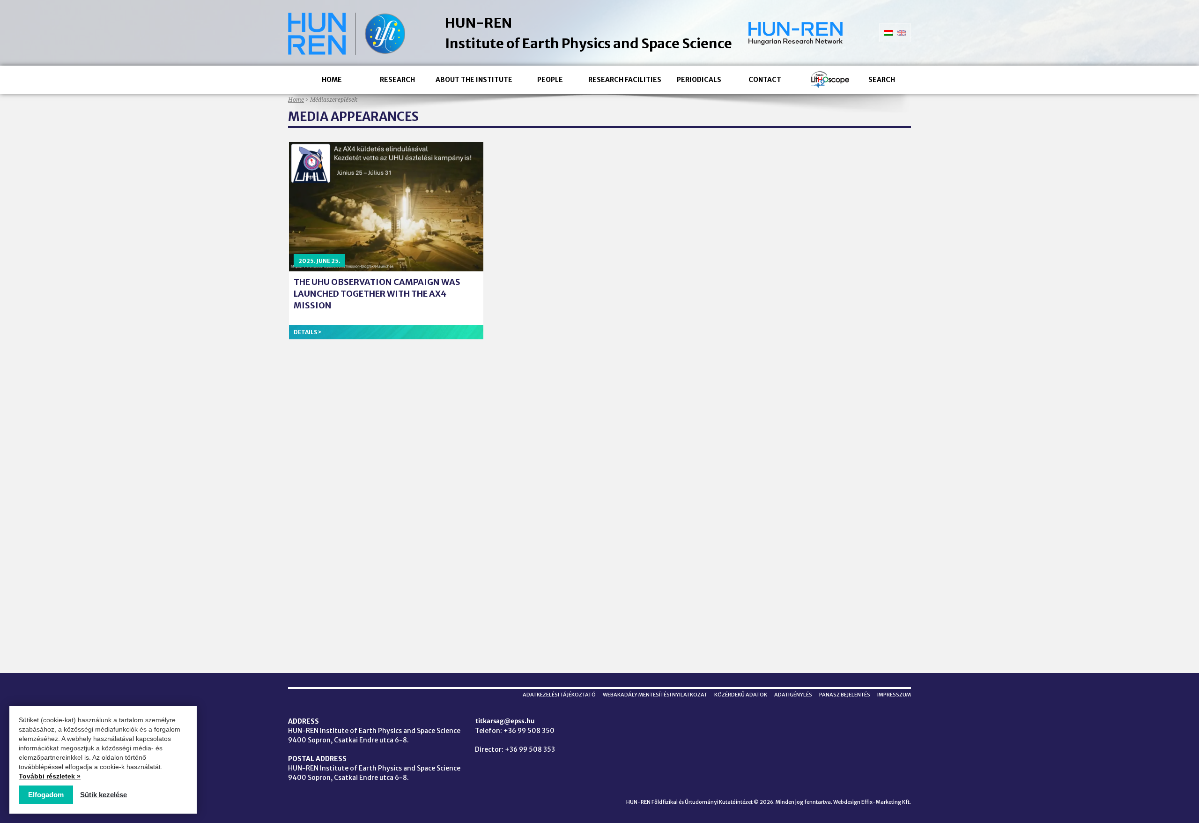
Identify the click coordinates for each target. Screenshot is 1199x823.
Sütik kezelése (103, 795)
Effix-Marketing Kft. (886, 802)
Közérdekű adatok (740, 694)
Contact (764, 79)
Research (397, 79)
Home (332, 79)
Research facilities (624, 79)
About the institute (474, 79)
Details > (308, 332)
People (550, 79)
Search (881, 79)
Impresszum (894, 694)
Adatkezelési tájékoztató (559, 694)
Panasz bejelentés (844, 694)
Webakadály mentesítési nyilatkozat (655, 694)
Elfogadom (46, 795)
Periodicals (699, 79)
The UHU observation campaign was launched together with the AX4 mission (377, 294)
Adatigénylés (793, 694)
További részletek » (50, 776)
